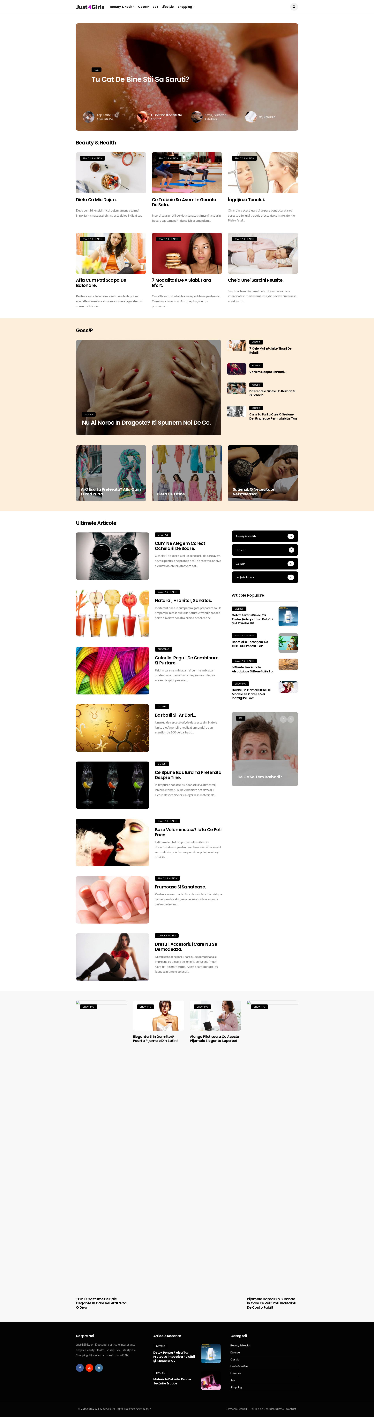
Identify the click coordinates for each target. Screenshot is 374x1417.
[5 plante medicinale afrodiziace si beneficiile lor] (288, 664)
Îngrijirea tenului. (246, 200)
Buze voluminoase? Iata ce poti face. (188, 832)
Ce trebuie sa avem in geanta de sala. (184, 202)
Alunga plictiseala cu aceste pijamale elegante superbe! (214, 1038)
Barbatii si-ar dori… (175, 715)
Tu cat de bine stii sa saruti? (140, 79)
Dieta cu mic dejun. (96, 200)
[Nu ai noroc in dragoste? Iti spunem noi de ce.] (148, 387)
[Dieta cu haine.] (187, 473)
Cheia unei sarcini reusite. (255, 280)
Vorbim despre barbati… (267, 372)
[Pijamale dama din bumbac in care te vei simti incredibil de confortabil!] (272, 1147)
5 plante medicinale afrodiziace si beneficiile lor (253, 669)
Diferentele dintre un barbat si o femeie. (272, 393)
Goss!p (143, 7)
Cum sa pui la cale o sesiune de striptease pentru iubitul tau (273, 416)
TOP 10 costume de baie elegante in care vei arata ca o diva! (101, 1303)
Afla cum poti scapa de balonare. (101, 282)
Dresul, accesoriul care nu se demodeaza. (186, 946)
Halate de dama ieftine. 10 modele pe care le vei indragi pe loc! (251, 694)
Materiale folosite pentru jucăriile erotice (172, 1381)
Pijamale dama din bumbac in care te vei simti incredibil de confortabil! (271, 1303)
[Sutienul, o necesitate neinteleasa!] (263, 473)
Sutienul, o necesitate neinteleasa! (253, 492)
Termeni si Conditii (237, 1409)
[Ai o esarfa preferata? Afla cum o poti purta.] (111, 473)
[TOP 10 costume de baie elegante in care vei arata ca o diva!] (101, 1147)
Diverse (239, 608)
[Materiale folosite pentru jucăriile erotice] (211, 1380)
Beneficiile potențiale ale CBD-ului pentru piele (250, 644)
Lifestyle (168, 7)
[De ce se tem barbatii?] (265, 749)
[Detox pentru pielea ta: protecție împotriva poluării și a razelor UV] (288, 616)
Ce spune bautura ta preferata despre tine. (188, 775)
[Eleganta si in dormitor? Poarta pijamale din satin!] (158, 1016)
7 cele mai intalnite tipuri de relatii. (270, 350)
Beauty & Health (122, 7)
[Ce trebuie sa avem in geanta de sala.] (187, 172)
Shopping (185, 7)
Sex (155, 7)
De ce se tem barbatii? (260, 777)
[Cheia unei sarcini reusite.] (263, 253)
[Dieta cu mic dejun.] (111, 172)
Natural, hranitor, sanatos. (183, 601)
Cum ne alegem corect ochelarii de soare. (180, 546)
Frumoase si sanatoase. (180, 887)
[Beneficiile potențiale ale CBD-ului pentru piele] (288, 643)
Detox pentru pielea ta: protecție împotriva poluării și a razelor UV (252, 619)
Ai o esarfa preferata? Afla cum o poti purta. (111, 492)
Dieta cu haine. (171, 494)
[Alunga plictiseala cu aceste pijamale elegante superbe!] (215, 1016)
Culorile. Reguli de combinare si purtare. (186, 660)
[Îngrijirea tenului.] (263, 172)
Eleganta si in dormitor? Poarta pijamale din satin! (155, 1038)
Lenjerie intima (167, 935)
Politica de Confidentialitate (267, 1409)
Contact (291, 1409)
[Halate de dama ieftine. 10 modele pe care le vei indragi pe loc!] (288, 687)
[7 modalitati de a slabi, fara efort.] (187, 253)
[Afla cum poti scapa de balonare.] (111, 253)
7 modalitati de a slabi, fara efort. (181, 282)
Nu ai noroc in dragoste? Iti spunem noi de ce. (146, 422)
